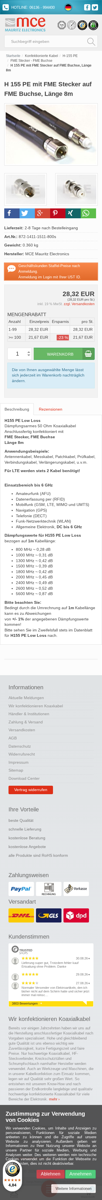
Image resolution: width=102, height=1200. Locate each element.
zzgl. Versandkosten (79, 304)
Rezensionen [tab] (50, 409)
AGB (12, 738)
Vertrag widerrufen (30, 789)
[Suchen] (91, 41)
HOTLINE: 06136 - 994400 (32, 7)
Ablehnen (50, 1174)
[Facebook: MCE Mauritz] (88, 7)
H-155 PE (70, 56)
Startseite (13, 56)
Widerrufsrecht (21, 754)
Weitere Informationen (74, 1188)
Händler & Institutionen (28, 714)
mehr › (54, 1099)
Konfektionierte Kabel (41, 56)
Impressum (18, 762)
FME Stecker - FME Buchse (31, 61)
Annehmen (80, 1174)
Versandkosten (21, 730)
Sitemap (15, 770)
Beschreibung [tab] (17, 409)
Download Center (24, 778)
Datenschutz (19, 746)
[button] (12, 213)
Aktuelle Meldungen (26, 697)
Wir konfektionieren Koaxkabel (35, 706)
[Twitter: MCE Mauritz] (95, 7)
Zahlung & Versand (25, 722)
